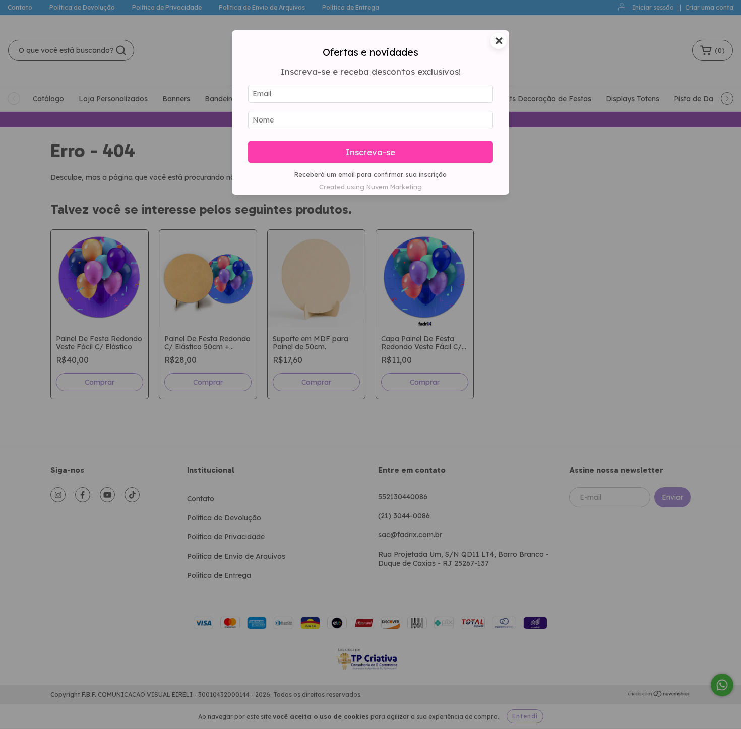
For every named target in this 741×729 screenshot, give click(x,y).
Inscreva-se (370, 152)
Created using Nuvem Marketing (370, 187)
